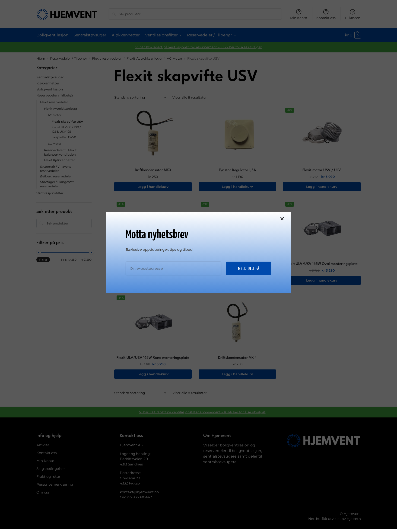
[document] (198, 264)
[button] (282, 218)
